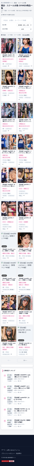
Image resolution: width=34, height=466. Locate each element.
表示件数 (5, 29)
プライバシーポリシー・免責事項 (11, 453)
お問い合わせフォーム (13, 450)
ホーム (3, 450)
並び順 (4, 25)
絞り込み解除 (26, 35)
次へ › (25, 360)
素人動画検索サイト (7, 3)
